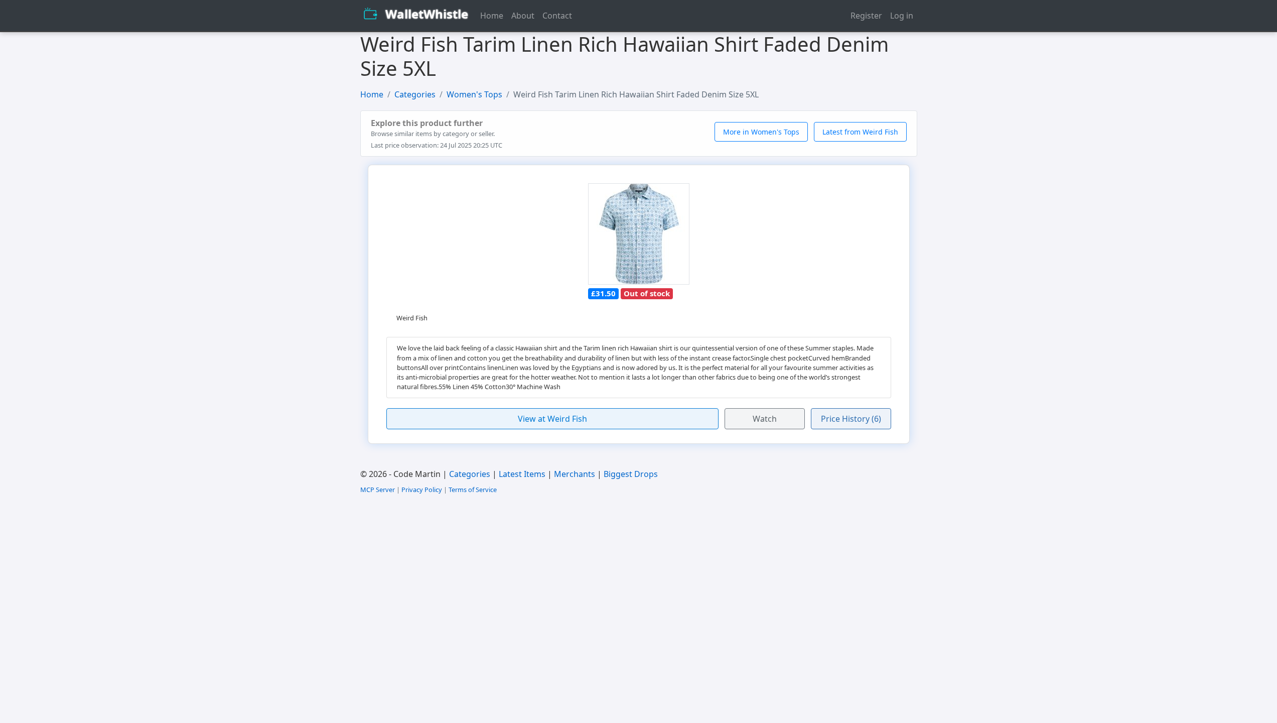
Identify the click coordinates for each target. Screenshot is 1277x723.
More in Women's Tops (761, 132)
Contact (557, 15)
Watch (765, 418)
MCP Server (377, 489)
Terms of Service (473, 489)
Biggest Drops (631, 473)
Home (491, 15)
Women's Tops (474, 94)
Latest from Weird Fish (860, 132)
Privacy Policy (421, 489)
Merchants (574, 473)
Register (866, 15)
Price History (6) (851, 418)
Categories (415, 94)
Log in (901, 15)
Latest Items (522, 473)
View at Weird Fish (552, 418)
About (522, 15)
